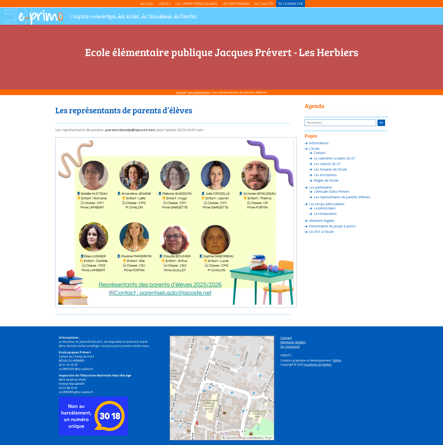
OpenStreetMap (235, 438)
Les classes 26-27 (327, 164)
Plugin (268, 438)
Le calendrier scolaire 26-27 (334, 158)
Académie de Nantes (317, 365)
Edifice (337, 360)
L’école (164, 3)
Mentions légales (322, 220)
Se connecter (290, 3)
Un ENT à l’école (321, 231)
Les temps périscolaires (196, 3)
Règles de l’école (326, 180)
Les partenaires (236, 3)
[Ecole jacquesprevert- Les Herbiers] (132, 16)
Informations (319, 143)
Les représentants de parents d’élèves (342, 197)
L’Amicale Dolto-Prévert (331, 191)
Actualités (264, 3)
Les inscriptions (325, 175)
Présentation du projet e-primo (332, 226)
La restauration (325, 213)
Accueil (147, 3)
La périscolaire (324, 208)
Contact (320, 152)
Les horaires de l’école (330, 169)
